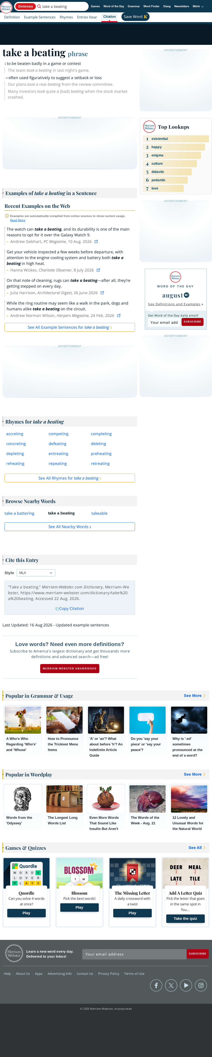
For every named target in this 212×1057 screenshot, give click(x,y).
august (172, 295)
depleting (15, 453)
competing (58, 433)
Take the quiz (185, 919)
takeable (100, 513)
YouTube (186, 985)
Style (9, 573)
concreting (16, 443)
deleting (98, 443)
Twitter (171, 985)
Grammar (134, 6)
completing (101, 433)
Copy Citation (71, 608)
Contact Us (85, 973)
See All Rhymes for (69, 478)
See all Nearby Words (68, 526)
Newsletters (181, 6)
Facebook (156, 985)
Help (8, 973)
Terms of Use (134, 973)
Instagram (201, 985)
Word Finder (151, 6)
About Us (23, 973)
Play (26, 913)
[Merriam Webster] (175, 277)
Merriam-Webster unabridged (70, 668)
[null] (186, 295)
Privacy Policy (109, 973)
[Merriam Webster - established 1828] (6, 5)
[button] (198, 6)
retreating (100, 463)
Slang (167, 6)
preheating (101, 453)
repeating (58, 463)
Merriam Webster (14, 953)
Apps (39, 973)
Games (95, 6)
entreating (58, 453)
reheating (15, 463)
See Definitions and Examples (174, 304)
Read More (17, 220)
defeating (57, 443)
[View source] (96, 241)
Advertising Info (60, 973)
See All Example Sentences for (68, 327)
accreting (14, 433)
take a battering (19, 513)
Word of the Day (114, 6)
